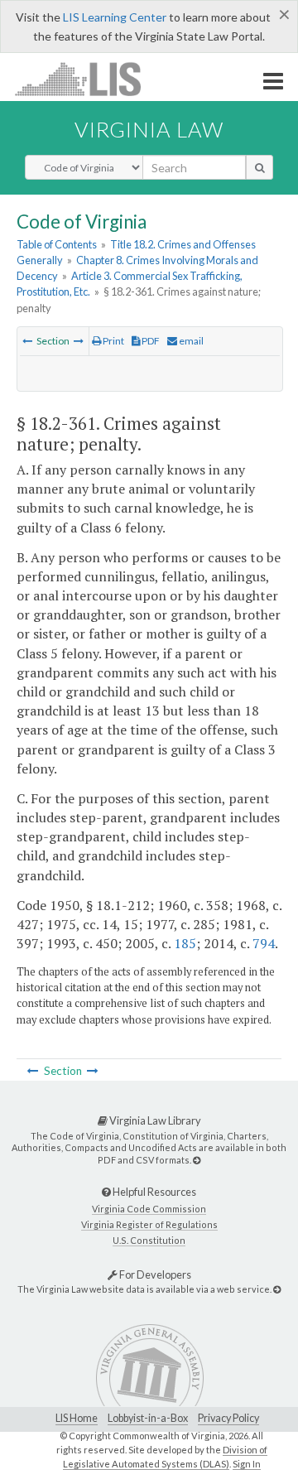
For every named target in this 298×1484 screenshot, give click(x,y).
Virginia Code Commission (149, 1208)
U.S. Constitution (149, 1240)
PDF (150, 341)
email (190, 341)
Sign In (247, 1463)
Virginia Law (148, 129)
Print (112, 341)
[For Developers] (277, 1289)
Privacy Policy (228, 1418)
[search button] (259, 167)
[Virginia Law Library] (196, 1159)
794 (263, 943)
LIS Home (76, 1418)
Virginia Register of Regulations (149, 1224)
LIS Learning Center (114, 17)
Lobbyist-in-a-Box (148, 1418)
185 (185, 943)
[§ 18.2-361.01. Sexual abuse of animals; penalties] (79, 341)
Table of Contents (57, 244)
